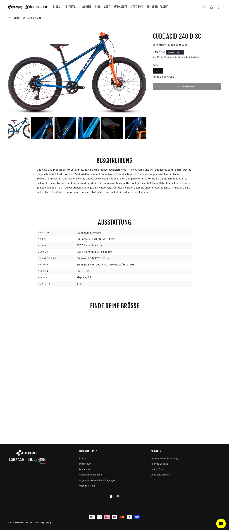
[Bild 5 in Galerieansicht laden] (112, 128)
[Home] (9, 18)
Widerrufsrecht (87, 486)
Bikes (16, 18)
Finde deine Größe (163, 76)
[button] (57, 7)
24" (159, 71)
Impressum (85, 464)
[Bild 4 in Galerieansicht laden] (89, 128)
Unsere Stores (158, 469)
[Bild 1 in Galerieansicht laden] (19, 128)
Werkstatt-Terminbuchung (164, 458)
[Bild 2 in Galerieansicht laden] (42, 128)
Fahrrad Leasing (159, 464)
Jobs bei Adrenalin (160, 474)
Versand (167, 57)
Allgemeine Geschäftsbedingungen (97, 480)
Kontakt (83, 458)
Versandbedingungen (90, 474)
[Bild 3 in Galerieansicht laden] (65, 128)
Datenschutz (86, 469)
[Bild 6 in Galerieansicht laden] (135, 128)
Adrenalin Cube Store (24, 523)
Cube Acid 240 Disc (32, 18)
